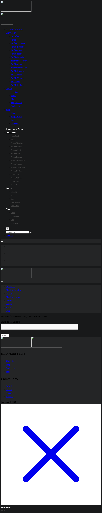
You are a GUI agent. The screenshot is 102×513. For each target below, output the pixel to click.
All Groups (15, 82)
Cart (12, 120)
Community (11, 33)
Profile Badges (17, 85)
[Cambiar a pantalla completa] (4, 507)
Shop (8, 109)
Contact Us (15, 106)
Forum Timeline (17, 47)
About (13, 95)
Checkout (15, 123)
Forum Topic (16, 54)
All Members (16, 75)
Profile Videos (17, 78)
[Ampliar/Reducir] (2, 507)
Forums (9, 396)
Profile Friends (17, 57)
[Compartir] (7, 507)
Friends (9, 393)
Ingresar (9, 235)
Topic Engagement (19, 61)
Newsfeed (15, 36)
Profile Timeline (18, 43)
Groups (9, 389)
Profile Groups (17, 64)
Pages (9, 88)
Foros (13, 40)
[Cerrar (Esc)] (9, 507)
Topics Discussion (19, 68)
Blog (13, 99)
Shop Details (16, 116)
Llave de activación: (10, 322)
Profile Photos (17, 71)
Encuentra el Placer (14, 29)
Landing (14, 92)
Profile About (16, 50)
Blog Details (16, 102)
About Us (10, 361)
